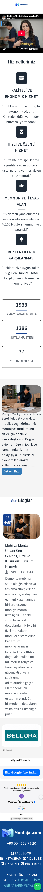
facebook (23, 853)
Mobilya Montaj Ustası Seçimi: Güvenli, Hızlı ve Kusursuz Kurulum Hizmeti (19, 556)
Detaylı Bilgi (11, 471)
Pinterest (33, 863)
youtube (34, 858)
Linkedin (12, 863)
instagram (12, 858)
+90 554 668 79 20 (21, 843)
